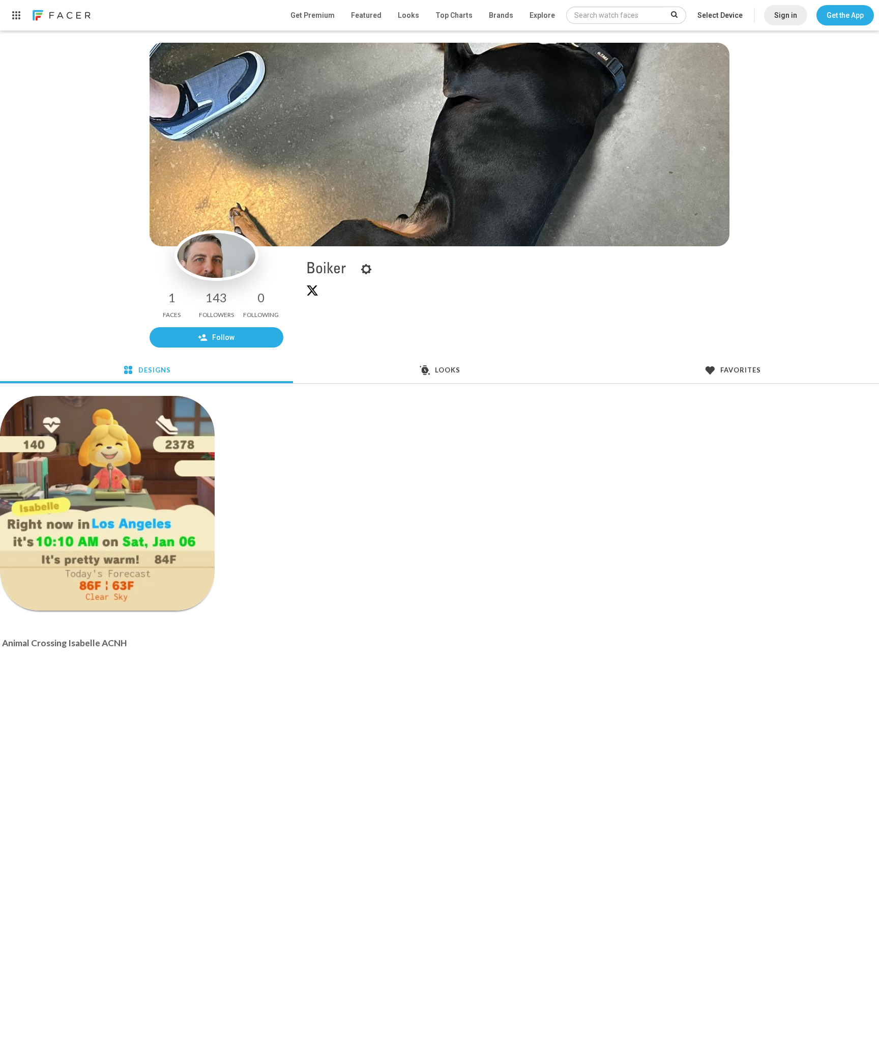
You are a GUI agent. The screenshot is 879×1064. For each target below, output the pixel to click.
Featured (366, 15)
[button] (845, 15)
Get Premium (312, 15)
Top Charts (454, 15)
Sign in (785, 15)
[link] (61, 15)
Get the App (845, 15)
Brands (501, 15)
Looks (408, 15)
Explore (542, 15)
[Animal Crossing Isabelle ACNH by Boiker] (107, 503)
